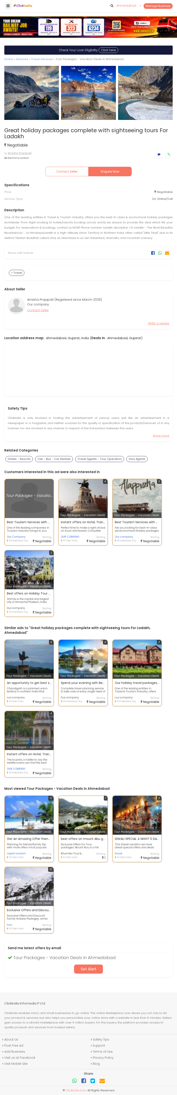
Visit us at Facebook (19, 1057)
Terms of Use (103, 1051)
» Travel (16, 273)
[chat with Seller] (159, 154)
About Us (11, 1039)
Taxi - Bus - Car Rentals (54, 459)
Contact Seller (67, 171)
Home (8, 59)
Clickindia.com (76, 1090)
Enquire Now (110, 171)
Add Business (14, 1051)
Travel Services (42, 59)
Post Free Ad (13, 1045)
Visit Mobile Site (16, 1064)
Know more (161, 436)
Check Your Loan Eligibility (87, 50)
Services (22, 59)
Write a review (158, 323)
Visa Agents (137, 459)
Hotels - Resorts (19, 459)
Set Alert (88, 969)
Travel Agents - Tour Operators (99, 459)
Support (99, 1045)
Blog (96, 1064)
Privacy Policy (103, 1057)
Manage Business (158, 6)
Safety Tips (101, 1039)
